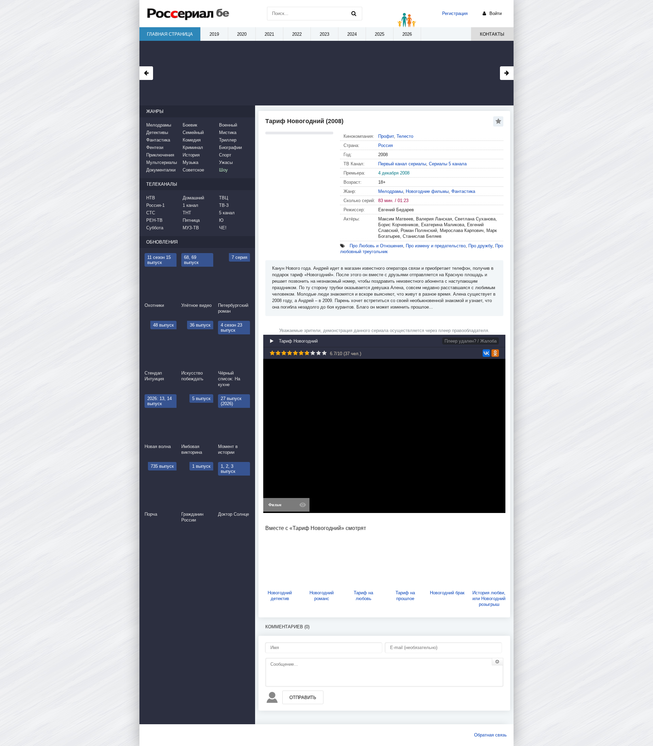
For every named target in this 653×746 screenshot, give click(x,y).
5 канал (227, 212)
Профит (386, 136)
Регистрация (455, 13)
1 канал (190, 205)
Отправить (302, 697)
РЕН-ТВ (154, 220)
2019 (214, 34)
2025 (379, 34)
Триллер (227, 140)
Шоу (223, 169)
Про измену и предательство (436, 245)
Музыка (190, 162)
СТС (150, 212)
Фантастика (463, 191)
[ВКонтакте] (486, 353)
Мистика (227, 132)
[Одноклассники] (495, 353)
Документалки (160, 169)
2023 (324, 34)
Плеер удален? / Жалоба (471, 341)
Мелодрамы (390, 191)
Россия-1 (155, 205)
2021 (269, 34)
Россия (385, 145)
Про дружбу (480, 245)
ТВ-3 (224, 205)
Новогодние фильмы (427, 191)
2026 (407, 34)
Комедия (192, 140)
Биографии (230, 147)
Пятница (191, 220)
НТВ (150, 197)
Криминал (193, 147)
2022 (297, 34)
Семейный (193, 132)
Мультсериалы (161, 162)
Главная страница (170, 34)
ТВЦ (223, 197)
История (191, 155)
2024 (352, 34)
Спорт (225, 155)
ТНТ (187, 212)
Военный (228, 125)
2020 (242, 34)
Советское (193, 169)
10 (324, 353)
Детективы (157, 132)
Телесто (405, 136)
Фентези (154, 147)
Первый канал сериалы (402, 163)
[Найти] (354, 13)
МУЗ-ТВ (191, 227)
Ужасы (226, 162)
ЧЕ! (223, 227)
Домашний (193, 197)
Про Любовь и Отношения (376, 245)
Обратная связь (490, 734)
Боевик (190, 125)
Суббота (154, 227)
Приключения (160, 155)
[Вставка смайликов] (497, 661)
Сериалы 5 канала (448, 163)
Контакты (492, 34)
